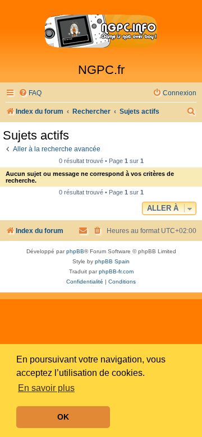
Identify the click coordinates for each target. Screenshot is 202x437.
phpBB (75, 251)
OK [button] (63, 416)
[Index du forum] (101, 31)
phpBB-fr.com (116, 271)
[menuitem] (30, 93)
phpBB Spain (112, 261)
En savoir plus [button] (46, 388)
